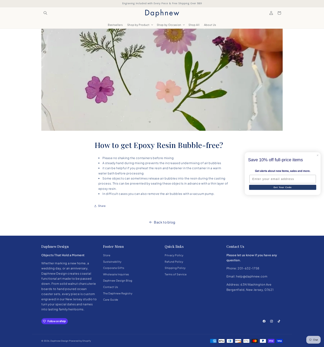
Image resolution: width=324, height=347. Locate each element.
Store (106, 255)
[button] (45, 13)
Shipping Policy (175, 267)
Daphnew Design (59, 340)
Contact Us (110, 286)
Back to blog (164, 222)
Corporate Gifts (113, 267)
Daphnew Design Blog (117, 280)
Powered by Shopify (80, 340)
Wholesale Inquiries (116, 274)
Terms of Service (176, 274)
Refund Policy (174, 261)
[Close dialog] (317, 155)
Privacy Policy (174, 255)
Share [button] (102, 205)
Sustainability (112, 261)
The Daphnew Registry (117, 293)
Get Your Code (283, 187)
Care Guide (110, 299)
